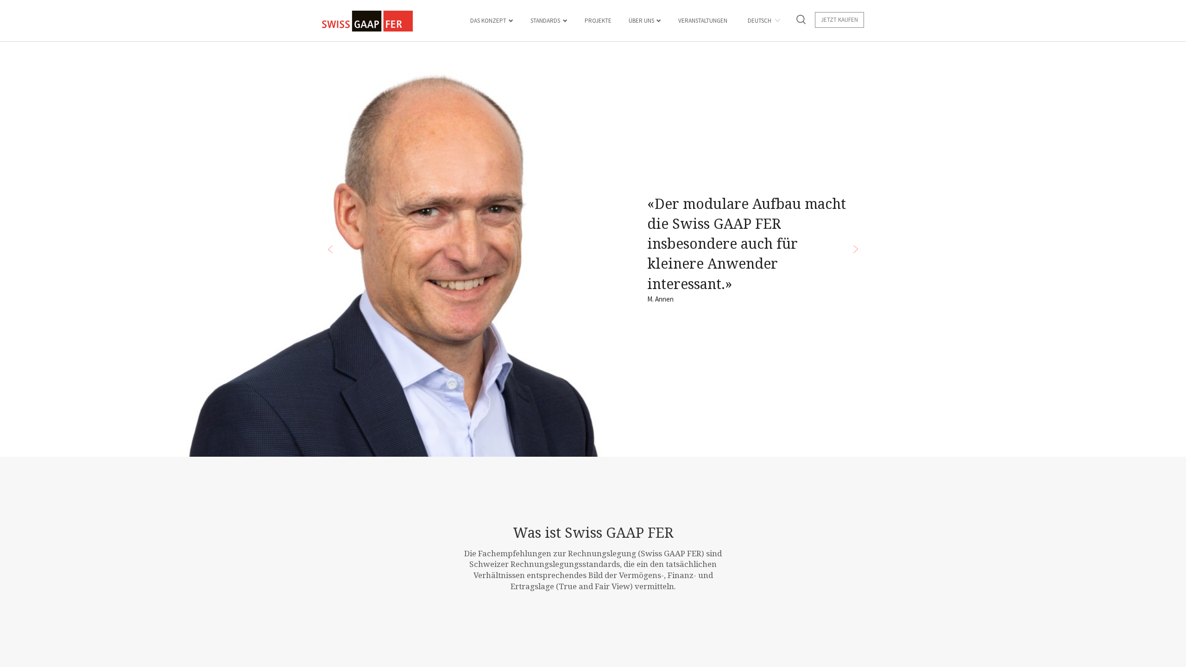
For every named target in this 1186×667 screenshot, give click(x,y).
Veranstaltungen (702, 21)
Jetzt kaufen (839, 20)
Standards (545, 21)
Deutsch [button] (760, 21)
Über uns (641, 21)
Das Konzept (488, 21)
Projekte (598, 21)
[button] (801, 21)
